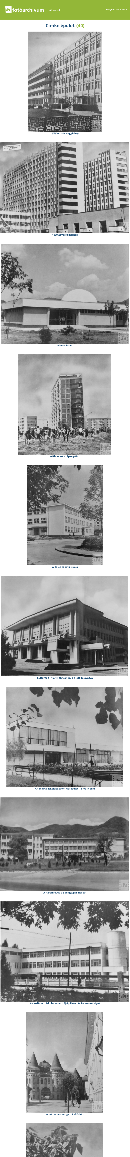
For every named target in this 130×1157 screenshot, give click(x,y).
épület (68, 25)
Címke (52, 25)
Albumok (55, 10)
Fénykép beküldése (116, 9)
